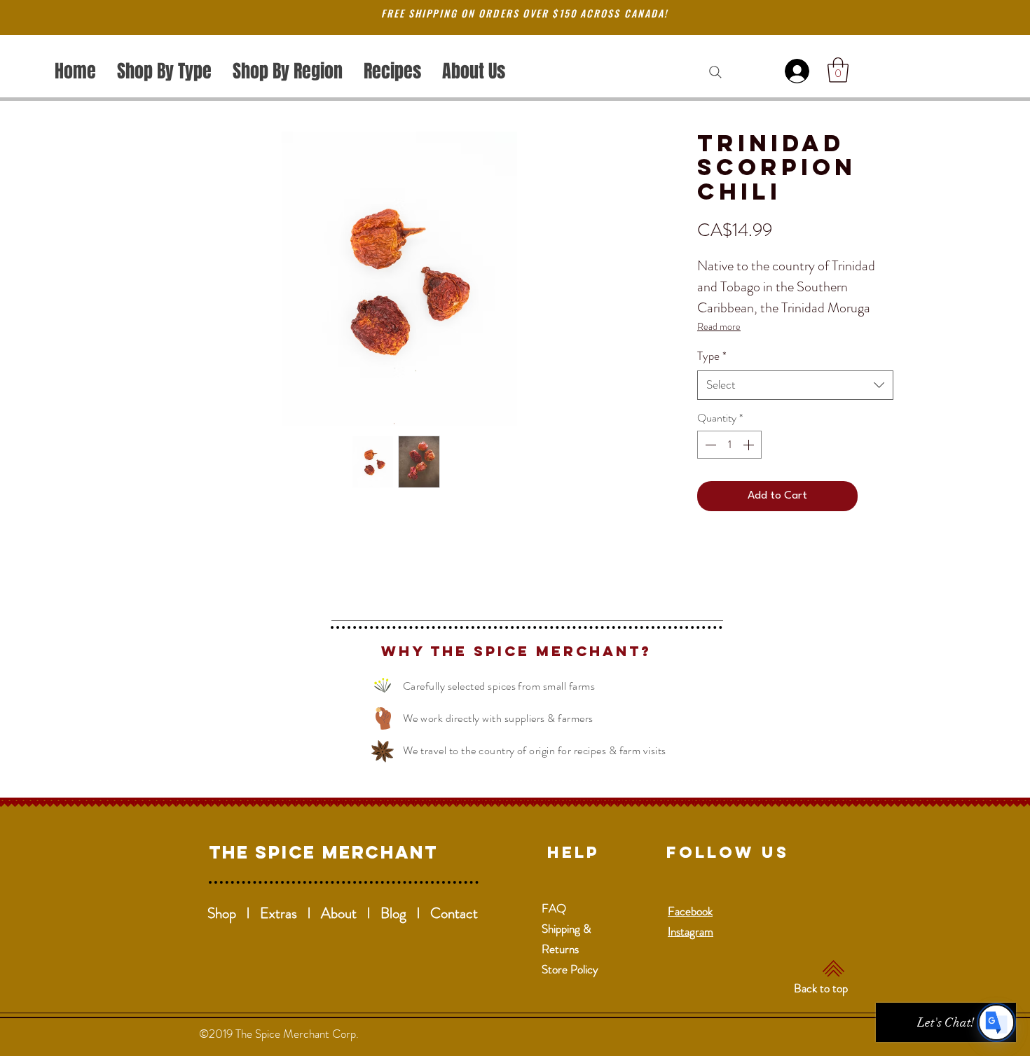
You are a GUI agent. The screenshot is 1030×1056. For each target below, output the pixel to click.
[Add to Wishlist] (878, 496)
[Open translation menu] (996, 1022)
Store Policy (570, 969)
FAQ (554, 908)
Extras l (290, 913)
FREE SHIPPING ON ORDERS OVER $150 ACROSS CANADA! (524, 13)
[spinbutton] (729, 444)
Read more (719, 326)
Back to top (821, 988)
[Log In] (799, 71)
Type (712, 356)
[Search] (715, 72)
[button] (838, 70)
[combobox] (795, 385)
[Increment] (750, 444)
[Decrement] (709, 444)
